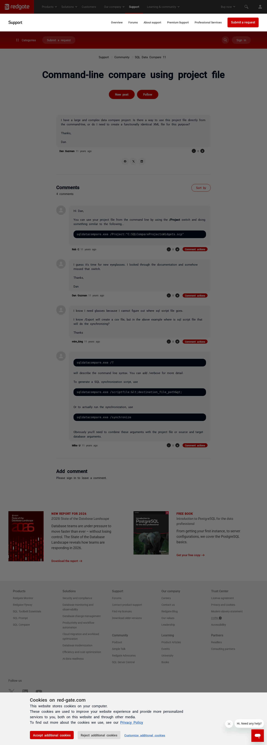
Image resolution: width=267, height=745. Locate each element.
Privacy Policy (131, 722)
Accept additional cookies (52, 735)
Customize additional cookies (144, 735)
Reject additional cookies (99, 735)
